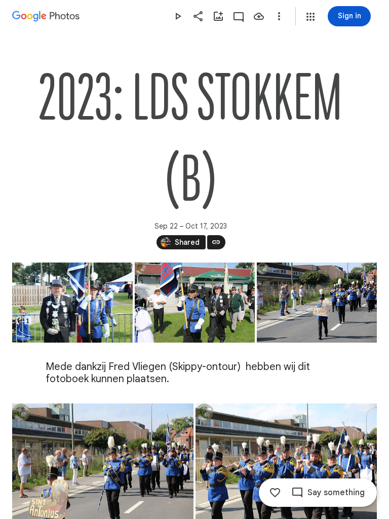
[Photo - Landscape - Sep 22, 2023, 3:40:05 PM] (317, 303)
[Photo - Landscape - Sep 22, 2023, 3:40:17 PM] (195, 303)
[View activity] (238, 16)
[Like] (275, 493)
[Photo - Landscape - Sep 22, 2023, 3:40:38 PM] (72, 303)
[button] (310, 17)
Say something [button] (336, 493)
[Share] (198, 16)
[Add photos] (218, 16)
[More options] (279, 16)
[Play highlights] (178, 16)
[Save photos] (259, 16)
